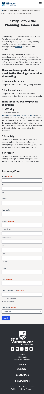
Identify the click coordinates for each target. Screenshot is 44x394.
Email (7, 279)
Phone (4, 268)
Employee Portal (14, 387)
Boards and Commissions (31, 11)
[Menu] (40, 4)
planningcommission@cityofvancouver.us (18, 115)
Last (3, 192)
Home (5, 11)
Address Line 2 (6, 237)
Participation (9, 308)
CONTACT (22, 364)
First (3, 184)
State (3, 253)
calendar (18, 46)
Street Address (6, 229)
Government (14, 11)
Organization (6, 210)
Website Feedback (29, 387)
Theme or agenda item (13, 291)
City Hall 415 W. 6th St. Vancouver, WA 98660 (22, 357)
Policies (13, 389)
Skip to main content (10, 18)
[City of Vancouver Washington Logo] (9, 3)
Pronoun (4, 199)
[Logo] (22, 338)
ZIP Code (4, 262)
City (3, 245)
